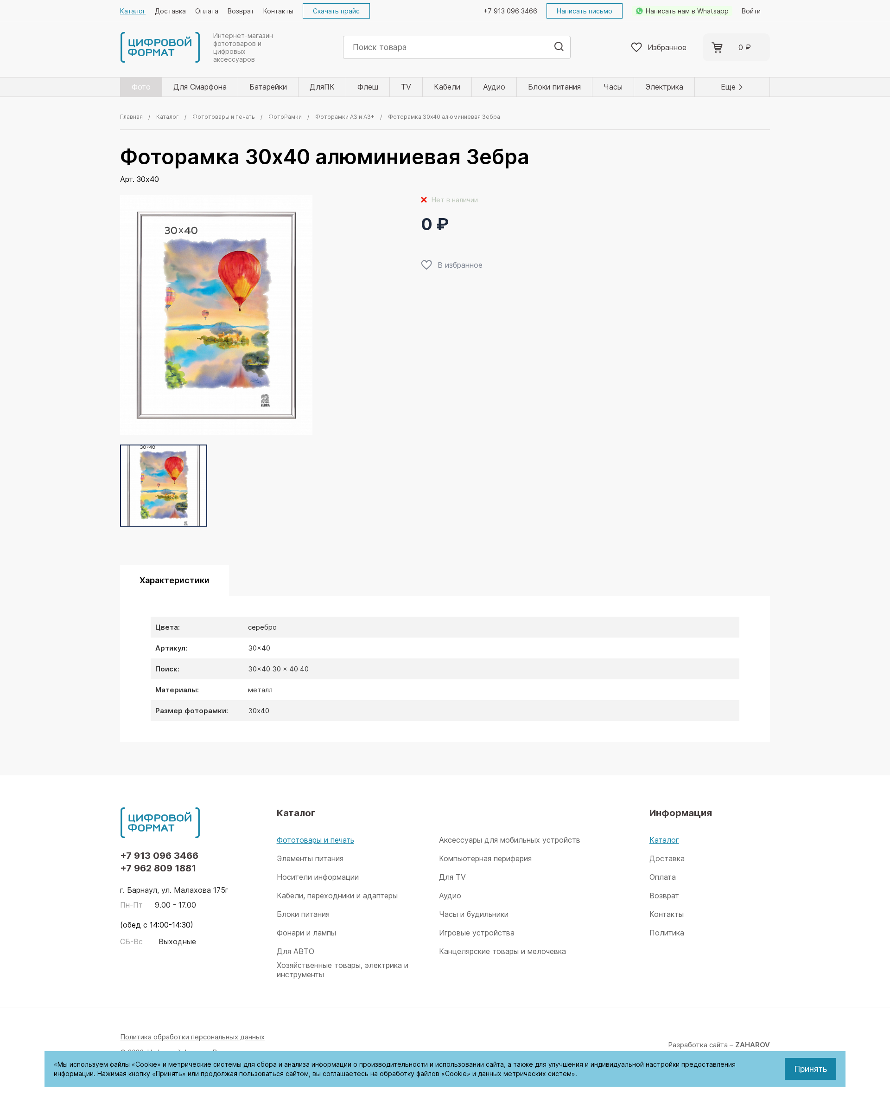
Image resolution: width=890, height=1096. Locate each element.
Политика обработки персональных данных (192, 1036)
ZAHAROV (752, 1044)
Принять (810, 1069)
